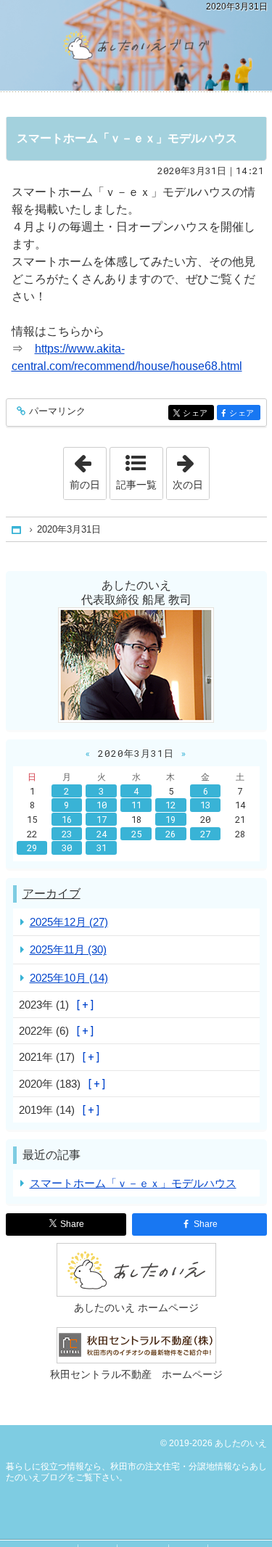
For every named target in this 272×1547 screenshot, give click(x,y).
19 (170, 819)
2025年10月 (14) (69, 978)
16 (67, 819)
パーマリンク (57, 411)
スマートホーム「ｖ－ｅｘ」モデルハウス (127, 138)
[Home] (17, 530)
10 (101, 805)
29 (32, 847)
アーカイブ (51, 893)
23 (67, 834)
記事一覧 (136, 485)
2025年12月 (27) (69, 922)
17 (101, 819)
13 (205, 805)
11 (136, 805)
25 (136, 834)
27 (205, 834)
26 (170, 834)
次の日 (191, 469)
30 (67, 847)
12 (170, 805)
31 (101, 847)
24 (101, 834)
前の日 (88, 469)
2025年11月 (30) (68, 949)
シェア (198, 413)
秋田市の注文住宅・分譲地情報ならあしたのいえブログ (136, 45)
